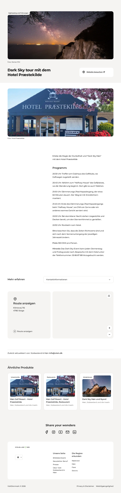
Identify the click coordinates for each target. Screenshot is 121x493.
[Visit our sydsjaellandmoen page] (47, 432)
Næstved (76, 461)
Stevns (75, 471)
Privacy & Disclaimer (85, 486)
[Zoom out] (109, 334)
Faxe (74, 467)
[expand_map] (109, 295)
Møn (74, 464)
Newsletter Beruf (60, 461)
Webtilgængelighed (104, 486)
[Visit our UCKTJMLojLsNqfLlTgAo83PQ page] (60, 432)
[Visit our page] (54, 432)
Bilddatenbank (59, 458)
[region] (82, 314)
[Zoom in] (109, 328)
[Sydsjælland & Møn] (22, 447)
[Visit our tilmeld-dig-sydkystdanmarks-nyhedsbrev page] (67, 432)
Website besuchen (94, 72)
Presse (56, 464)
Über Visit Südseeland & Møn (59, 470)
